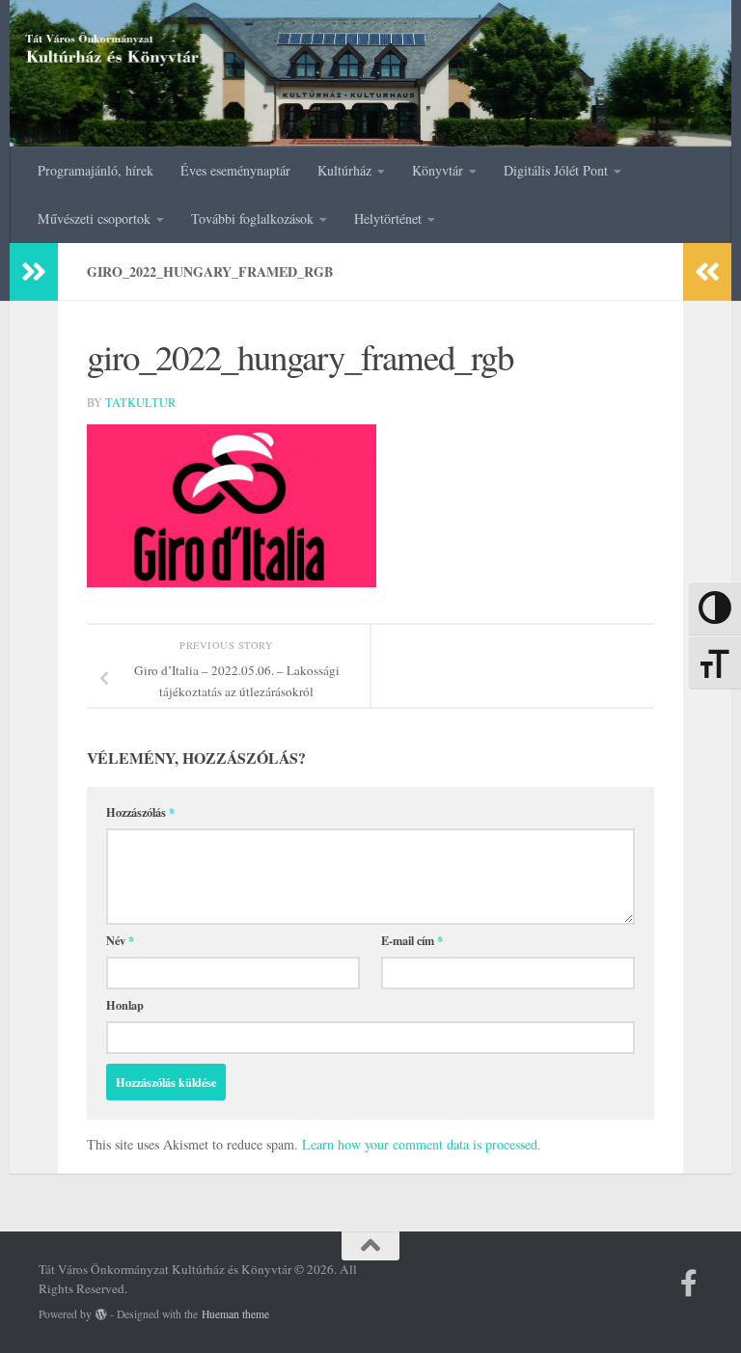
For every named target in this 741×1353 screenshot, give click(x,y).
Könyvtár (437, 170)
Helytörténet (388, 218)
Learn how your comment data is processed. (421, 1144)
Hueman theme (235, 1314)
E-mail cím (412, 940)
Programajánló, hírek (95, 170)
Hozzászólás (140, 812)
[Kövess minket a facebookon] (688, 1283)
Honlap (125, 1005)
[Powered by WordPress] (101, 1314)
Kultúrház (344, 170)
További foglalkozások (252, 218)
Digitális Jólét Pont (556, 170)
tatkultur (140, 402)
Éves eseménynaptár (235, 170)
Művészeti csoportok (94, 218)
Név (120, 940)
